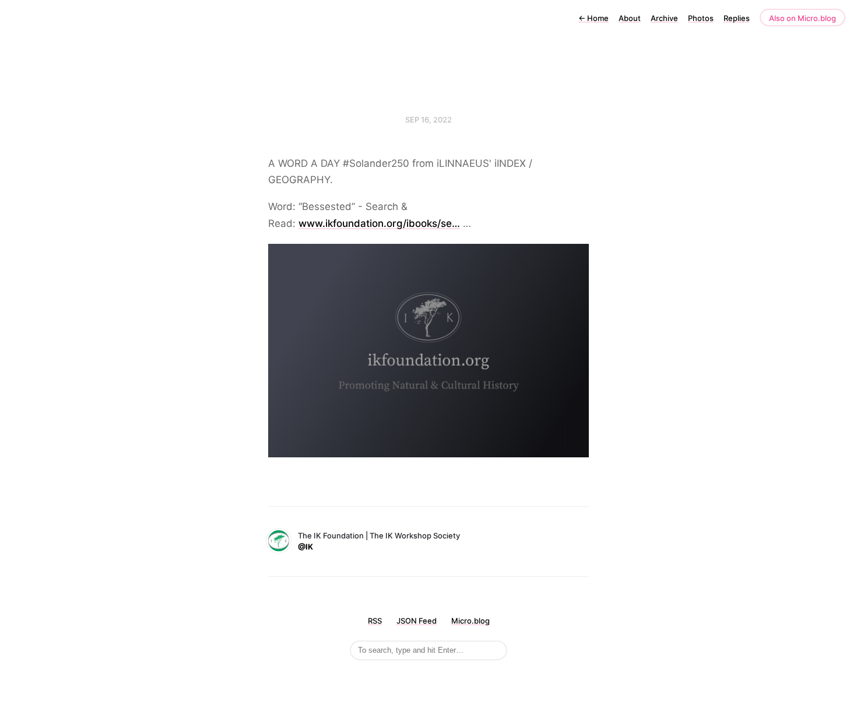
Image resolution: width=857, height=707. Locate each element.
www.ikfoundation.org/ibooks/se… (379, 223)
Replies (736, 18)
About (630, 18)
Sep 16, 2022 (428, 119)
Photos (701, 18)
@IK (305, 546)
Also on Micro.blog (802, 18)
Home (593, 18)
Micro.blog (470, 620)
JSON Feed (416, 620)
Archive (664, 18)
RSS (375, 620)
